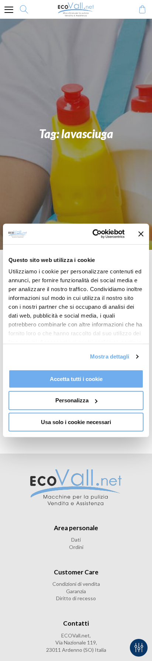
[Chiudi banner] (141, 234)
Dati (76, 539)
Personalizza (72, 400)
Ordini (76, 547)
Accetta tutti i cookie (76, 378)
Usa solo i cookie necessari (76, 422)
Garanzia (76, 591)
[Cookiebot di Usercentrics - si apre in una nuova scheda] (94, 234)
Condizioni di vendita (76, 584)
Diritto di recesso (76, 598)
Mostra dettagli (109, 356)
